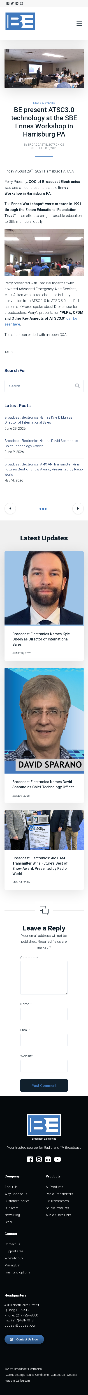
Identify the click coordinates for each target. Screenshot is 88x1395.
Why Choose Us (16, 1194)
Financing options (17, 1272)
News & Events (44, 102)
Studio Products (57, 1208)
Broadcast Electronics (46, 144)
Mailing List (12, 1265)
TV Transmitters (57, 1201)
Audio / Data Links (59, 1215)
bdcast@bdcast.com (21, 1325)
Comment (29, 958)
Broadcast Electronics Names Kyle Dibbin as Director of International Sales (41, 639)
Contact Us (12, 1244)
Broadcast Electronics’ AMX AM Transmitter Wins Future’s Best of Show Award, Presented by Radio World (44, 469)
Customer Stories (17, 1201)
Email (25, 1030)
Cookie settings (15, 1374)
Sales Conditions (38, 1374)
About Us (11, 1187)
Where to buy (14, 1258)
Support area (14, 1251)
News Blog (12, 1215)
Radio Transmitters (59, 1194)
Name (26, 1004)
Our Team (12, 1208)
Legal (8, 1222)
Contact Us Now (27, 1339)
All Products (54, 1187)
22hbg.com (23, 1380)
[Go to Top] (78, 1384)
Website (26, 1056)
